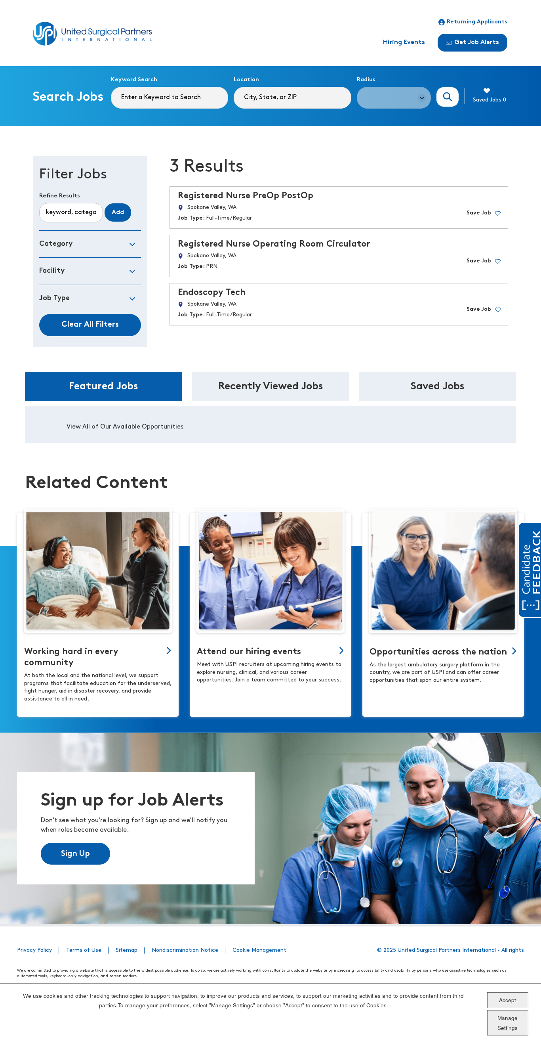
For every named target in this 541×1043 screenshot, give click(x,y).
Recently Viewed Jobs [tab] (270, 386)
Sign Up (75, 854)
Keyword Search (134, 80)
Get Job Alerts (476, 42)
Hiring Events (404, 42)
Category (55, 244)
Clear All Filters (90, 325)
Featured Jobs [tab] (103, 386)
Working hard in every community (71, 657)
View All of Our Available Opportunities (125, 427)
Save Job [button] (479, 213)
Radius (366, 80)
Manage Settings (507, 1022)
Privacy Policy (34, 950)
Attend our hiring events (249, 651)
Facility (52, 271)
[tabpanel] (270, 424)
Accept (507, 999)
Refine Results (59, 196)
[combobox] (292, 98)
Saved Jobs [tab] (438, 386)
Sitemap (126, 950)
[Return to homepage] (92, 34)
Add (118, 212)
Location (246, 80)
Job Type (54, 298)
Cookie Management (259, 950)
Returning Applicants (477, 22)
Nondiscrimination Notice (185, 950)
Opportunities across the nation (438, 652)
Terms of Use (83, 950)
